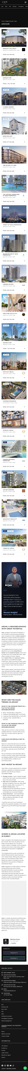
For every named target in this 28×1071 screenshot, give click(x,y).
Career (3, 1057)
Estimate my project (7, 1016)
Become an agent (6, 1055)
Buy (2, 6)
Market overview (6, 1033)
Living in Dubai (5, 1036)
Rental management (7, 1020)
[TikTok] (13, 1065)
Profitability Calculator (7, 1018)
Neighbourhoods (9, 21)
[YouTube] (10, 1065)
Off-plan (14, 6)
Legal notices (5, 1052)
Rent (6, 6)
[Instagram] (5, 1065)
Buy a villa (4, 1009)
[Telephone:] (2, 993)
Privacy (3, 1050)
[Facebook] (2, 1065)
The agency (21, 6)
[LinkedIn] (8, 1065)
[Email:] (2, 989)
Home (3, 21)
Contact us (4, 1048)
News (3, 1031)
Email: (5, 989)
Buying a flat (5, 1007)
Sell (10, 6)
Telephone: (7, 993)
